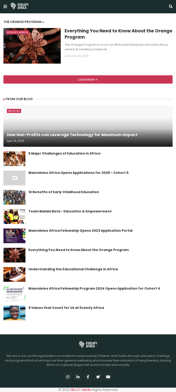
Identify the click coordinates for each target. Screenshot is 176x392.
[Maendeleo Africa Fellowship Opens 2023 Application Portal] (14, 235)
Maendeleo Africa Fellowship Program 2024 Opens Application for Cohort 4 (94, 288)
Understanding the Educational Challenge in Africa (73, 269)
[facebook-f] (88, 377)
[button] (5, 6)
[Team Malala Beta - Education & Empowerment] (14, 216)
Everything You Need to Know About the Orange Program (118, 34)
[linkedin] (78, 377)
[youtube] (108, 377)
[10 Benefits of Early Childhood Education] (14, 197)
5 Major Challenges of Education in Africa (64, 153)
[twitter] (98, 377)
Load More (87, 79)
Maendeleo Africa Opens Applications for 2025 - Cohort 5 (78, 173)
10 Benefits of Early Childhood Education (63, 192)
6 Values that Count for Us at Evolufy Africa (66, 308)
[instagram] (68, 377)
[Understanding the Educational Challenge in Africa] (14, 274)
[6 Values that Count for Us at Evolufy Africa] (14, 313)
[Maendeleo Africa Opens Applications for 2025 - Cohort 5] (14, 178)
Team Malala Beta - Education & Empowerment (70, 211)
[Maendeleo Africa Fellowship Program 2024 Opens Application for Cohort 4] (14, 293)
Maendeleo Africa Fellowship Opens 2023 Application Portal (80, 230)
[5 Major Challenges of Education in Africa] (14, 158)
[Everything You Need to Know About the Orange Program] (14, 255)
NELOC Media (81, 389)
